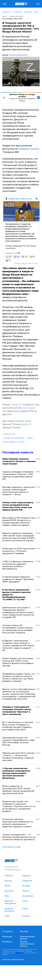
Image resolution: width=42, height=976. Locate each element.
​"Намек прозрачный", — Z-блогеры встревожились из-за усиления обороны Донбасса (19, 837)
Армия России (9, 434)
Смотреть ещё (11, 847)
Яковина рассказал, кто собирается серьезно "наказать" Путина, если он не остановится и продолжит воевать (18, 806)
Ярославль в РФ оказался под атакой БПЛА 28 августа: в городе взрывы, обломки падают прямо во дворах (18, 521)
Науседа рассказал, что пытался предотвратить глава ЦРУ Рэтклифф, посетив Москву (18, 741)
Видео (30, 438)
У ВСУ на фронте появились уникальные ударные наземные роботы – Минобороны (17, 565)
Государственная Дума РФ (14, 438)
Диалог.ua (19, 953)
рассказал (28, 407)
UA (37, 4)
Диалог (4, 16)
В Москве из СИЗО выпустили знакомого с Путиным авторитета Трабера (18, 551)
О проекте (7, 931)
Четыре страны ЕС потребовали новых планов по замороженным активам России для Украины (17, 629)
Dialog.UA (16, 404)
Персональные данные (27, 937)
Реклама (24, 931)
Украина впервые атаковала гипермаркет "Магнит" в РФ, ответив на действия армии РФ (17, 475)
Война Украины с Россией (14, 442)
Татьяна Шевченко (18, 55)
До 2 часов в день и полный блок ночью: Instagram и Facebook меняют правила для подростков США (17, 726)
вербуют (26, 424)
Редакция (7, 936)
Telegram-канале (28, 148)
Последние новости (17, 452)
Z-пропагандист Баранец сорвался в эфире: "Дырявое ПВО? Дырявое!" (18, 579)
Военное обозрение (16, 16)
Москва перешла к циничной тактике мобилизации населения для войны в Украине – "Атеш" (18, 491)
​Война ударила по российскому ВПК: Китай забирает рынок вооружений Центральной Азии (18, 790)
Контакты (7, 942)
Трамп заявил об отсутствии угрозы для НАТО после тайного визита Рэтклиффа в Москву (18, 662)
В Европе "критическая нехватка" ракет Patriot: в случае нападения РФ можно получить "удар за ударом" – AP (18, 646)
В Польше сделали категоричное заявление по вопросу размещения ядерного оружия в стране (17, 823)
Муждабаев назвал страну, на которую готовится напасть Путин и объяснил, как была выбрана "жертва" (18, 677)
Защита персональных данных (27, 944)
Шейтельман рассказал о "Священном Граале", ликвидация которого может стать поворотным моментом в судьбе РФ (18, 612)
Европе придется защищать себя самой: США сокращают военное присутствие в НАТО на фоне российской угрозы (18, 537)
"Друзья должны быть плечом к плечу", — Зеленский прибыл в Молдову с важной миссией (18, 756)
